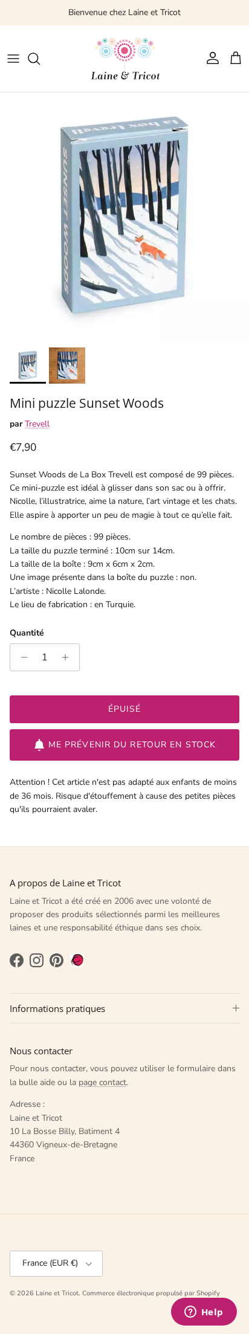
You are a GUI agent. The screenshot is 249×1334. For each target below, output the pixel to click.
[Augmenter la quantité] (68, 657)
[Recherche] (40, 58)
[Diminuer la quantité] (20, 657)
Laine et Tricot (57, 1293)
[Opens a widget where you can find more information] (203, 1313)
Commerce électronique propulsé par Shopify (151, 1293)
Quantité (27, 633)
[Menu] (13, 58)
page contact (102, 1082)
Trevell (37, 424)
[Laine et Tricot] (124, 58)
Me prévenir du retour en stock (132, 744)
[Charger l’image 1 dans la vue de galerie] (124, 216)
